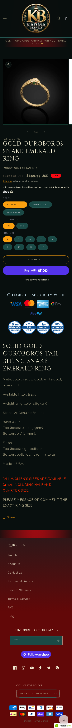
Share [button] (11, 517)
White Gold (40, 204)
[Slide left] (27, 131)
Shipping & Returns (21, 581)
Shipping (7, 181)
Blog (11, 616)
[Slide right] (44, 131)
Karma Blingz (40, 721)
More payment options (36, 279)
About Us (14, 564)
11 (31, 247)
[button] (5, 18)
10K (9, 226)
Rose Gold (13, 212)
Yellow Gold (15, 204)
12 (43, 247)
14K (22, 226)
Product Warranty (19, 590)
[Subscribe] (58, 640)
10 (19, 247)
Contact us (15, 572)
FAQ (10, 607)
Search (12, 555)
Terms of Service (19, 598)
